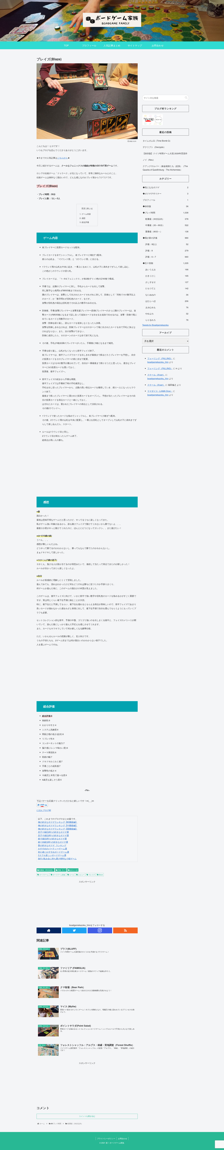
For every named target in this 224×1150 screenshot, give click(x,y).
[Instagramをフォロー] (100, 930)
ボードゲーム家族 (58, 875)
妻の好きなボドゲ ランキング (52, 845)
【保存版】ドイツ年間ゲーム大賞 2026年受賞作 (165, 153)
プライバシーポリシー (106, 1138)
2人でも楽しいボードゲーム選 (52, 855)
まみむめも (166, 307)
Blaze (101, 875)
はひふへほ (73, 870)
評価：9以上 (166, 244)
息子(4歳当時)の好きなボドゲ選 (53, 832)
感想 (83, 218)
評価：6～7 (61, 870)
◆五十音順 (165, 263)
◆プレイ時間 (165, 212)
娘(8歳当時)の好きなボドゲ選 (52, 839)
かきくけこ (166, 275)
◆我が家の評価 (165, 237)
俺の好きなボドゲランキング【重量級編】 (57, 829)
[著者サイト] (49, 930)
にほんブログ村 (44, 810)
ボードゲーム (44, 875)
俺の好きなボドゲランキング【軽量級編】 (57, 822)
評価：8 (166, 250)
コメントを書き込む (87, 1116)
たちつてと (166, 288)
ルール (71, 875)
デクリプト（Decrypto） (154, 147)
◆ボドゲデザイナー (165, 193)
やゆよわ (166, 313)
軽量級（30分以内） (46, 870)
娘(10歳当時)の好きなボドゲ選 (53, 842)
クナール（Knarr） (156, 374)
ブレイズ (91, 875)
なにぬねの (166, 294)
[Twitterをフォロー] (74, 930)
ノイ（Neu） (149, 159)
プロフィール (165, 199)
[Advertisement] (87, 468)
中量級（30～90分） (166, 225)
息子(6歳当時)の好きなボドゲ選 (53, 835)
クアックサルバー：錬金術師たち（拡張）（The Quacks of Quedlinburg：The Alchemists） (165, 168)
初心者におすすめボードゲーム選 (53, 852)
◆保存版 (165, 206)
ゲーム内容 (86, 214)
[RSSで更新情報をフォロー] (125, 930)
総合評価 (85, 222)
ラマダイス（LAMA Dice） (159, 391)
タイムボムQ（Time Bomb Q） (157, 140)
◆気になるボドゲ (165, 187)
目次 (84, 208)
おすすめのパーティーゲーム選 (52, 848)
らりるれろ (166, 319)
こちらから (62, 157)
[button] (186, 97)
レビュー (81, 875)
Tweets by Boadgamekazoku (155, 325)
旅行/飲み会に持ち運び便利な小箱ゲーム (57, 858)
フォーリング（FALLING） (160, 358)
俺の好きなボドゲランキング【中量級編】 (57, 825)
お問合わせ (122, 1138)
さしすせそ (166, 282)
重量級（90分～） (166, 231)
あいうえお (166, 269)
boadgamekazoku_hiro (158, 362)
